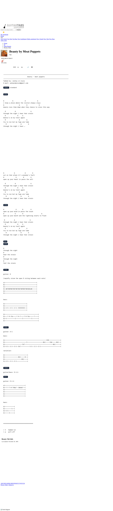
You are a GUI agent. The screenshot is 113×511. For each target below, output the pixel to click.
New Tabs (46, 39)
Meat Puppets (7, 46)
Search (18, 29)
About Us (11, 485)
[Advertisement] (50, 12)
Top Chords (4, 39)
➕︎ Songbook (6, 67)
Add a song (4, 40)
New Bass (52, 39)
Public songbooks (31, 39)
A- (18, 67)
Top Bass (14, 39)
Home (2, 36)
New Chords (39, 39)
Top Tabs (9, 39)
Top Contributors (22, 39)
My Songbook (4, 34)
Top (2, 37)
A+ (22, 67)
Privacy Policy (4, 485)
